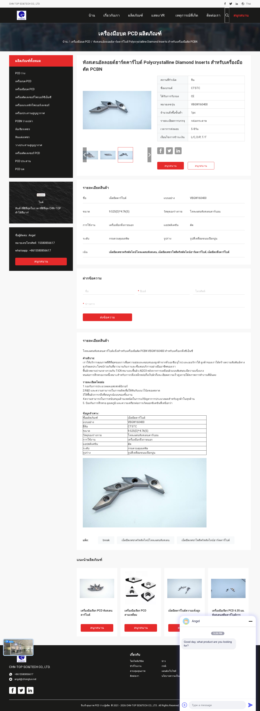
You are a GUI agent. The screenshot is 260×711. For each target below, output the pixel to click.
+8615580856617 (40, 250)
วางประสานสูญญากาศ (28, 145)
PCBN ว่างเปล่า (24, 121)
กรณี (164, 666)
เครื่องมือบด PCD (80, 41)
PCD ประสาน (23, 161)
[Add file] (184, 705)
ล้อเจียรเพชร (22, 129)
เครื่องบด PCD (23, 81)
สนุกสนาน (41, 261)
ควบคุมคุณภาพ (137, 671)
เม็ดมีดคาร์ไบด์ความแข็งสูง (184, 610)
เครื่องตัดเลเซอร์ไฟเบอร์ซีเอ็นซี (33, 97)
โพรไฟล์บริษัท (137, 661)
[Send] (250, 705)
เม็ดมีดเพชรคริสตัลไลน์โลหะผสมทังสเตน (146, 540)
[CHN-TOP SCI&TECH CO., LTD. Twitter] (230, 4)
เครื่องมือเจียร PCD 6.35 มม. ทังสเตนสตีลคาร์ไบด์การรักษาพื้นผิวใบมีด (228, 614)
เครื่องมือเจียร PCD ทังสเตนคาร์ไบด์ (96, 612)
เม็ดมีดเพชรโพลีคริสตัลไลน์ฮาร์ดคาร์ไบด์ (206, 540)
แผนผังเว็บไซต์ (169, 671)
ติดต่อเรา (134, 676)
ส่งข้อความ (107, 317)
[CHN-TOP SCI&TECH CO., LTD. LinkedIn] (236, 4)
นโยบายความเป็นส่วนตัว (174, 676)
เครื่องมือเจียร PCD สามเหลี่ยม (135, 612)
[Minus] (250, 621)
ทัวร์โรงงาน (135, 666)
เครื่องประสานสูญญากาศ (30, 113)
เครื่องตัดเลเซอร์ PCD (27, 153)
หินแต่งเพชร (22, 137)
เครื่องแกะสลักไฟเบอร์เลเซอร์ (32, 105)
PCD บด (19, 169)
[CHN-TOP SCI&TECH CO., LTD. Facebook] (225, 4)
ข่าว (164, 661)
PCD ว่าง (20, 73)
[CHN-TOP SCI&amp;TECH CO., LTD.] (21, 15)
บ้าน (65, 41)
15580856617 (46, 242)
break (106, 540)
